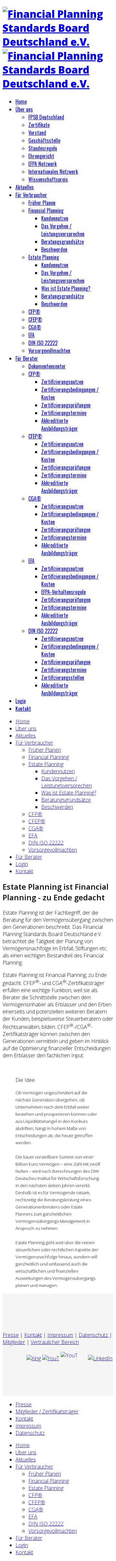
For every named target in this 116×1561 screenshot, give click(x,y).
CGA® (34, 327)
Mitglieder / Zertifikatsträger (47, 1411)
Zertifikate (39, 125)
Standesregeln (42, 148)
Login (20, 701)
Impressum (60, 1335)
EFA (31, 335)
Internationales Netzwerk (53, 171)
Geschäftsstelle (44, 140)
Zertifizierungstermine (63, 413)
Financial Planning (45, 210)
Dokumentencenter (47, 366)
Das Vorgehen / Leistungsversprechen (62, 230)
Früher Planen (41, 203)
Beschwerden (54, 249)
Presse (11, 1335)
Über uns (24, 109)
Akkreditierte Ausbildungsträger (59, 424)
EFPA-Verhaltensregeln (63, 592)
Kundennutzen (54, 218)
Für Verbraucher (31, 195)
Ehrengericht (41, 156)
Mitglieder (14, 1342)
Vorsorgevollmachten (49, 350)
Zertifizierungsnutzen (62, 382)
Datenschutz (94, 1335)
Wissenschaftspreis (48, 179)
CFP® (34, 312)
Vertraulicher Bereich (55, 1342)
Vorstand (37, 133)
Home (21, 101)
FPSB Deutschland (46, 117)
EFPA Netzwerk (42, 164)
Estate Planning (43, 257)
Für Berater (26, 358)
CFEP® (35, 319)
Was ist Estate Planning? (66, 288)
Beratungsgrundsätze (62, 242)
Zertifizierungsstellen (62, 677)
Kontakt (23, 709)
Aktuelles (24, 187)
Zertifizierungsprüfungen (66, 405)
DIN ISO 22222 (43, 343)
